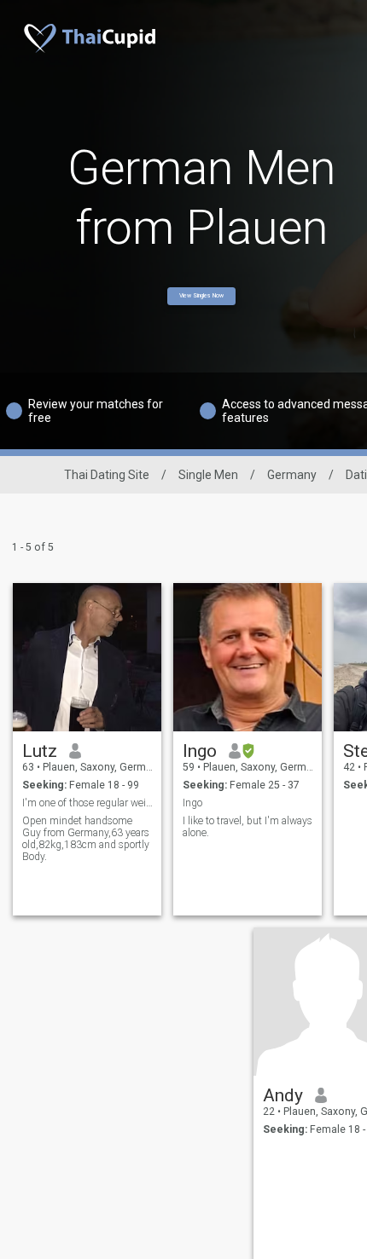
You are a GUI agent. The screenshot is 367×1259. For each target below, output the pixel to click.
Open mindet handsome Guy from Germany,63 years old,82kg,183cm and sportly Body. (85, 839)
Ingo (200, 751)
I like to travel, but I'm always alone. (247, 827)
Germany (292, 475)
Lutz (39, 751)
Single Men (208, 475)
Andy (283, 1095)
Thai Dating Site (106, 475)
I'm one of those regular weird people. (87, 803)
